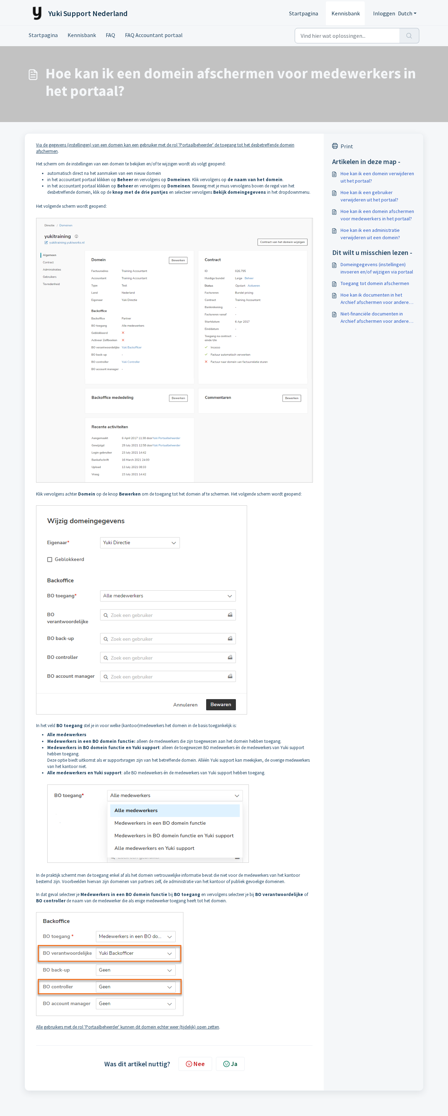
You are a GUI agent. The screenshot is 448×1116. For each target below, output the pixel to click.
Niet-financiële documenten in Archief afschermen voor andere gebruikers (375, 318)
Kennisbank (345, 13)
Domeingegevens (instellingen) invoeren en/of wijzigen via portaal (377, 268)
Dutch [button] (405, 13)
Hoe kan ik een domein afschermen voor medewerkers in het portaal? (377, 215)
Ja (234, 1064)
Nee (199, 1064)
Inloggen (384, 13)
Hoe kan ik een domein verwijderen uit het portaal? (377, 177)
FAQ (110, 34)
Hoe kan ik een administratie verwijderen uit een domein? (370, 234)
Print (347, 146)
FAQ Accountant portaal (154, 34)
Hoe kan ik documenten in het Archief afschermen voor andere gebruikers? (375, 299)
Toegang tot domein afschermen (375, 283)
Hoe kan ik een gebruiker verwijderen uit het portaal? (369, 196)
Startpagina (303, 13)
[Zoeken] (409, 35)
